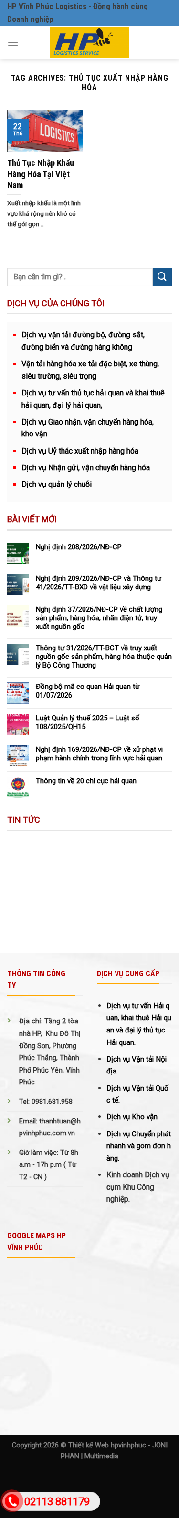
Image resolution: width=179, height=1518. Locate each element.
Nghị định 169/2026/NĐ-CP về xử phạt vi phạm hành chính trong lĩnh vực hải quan (99, 753)
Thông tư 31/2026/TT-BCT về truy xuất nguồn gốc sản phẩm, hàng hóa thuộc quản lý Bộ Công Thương (104, 656)
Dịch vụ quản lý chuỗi (56, 484)
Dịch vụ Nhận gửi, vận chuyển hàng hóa (85, 467)
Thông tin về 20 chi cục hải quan (86, 781)
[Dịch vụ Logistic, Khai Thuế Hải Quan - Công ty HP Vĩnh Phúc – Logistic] (89, 42)
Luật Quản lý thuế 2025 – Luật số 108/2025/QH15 (87, 722)
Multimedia (101, 1456)
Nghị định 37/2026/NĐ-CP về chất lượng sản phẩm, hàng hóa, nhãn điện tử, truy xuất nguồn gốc (99, 618)
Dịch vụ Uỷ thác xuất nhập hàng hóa (79, 450)
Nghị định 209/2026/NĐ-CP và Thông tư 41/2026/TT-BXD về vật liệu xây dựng (98, 582)
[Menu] (13, 42)
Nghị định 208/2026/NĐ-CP (79, 547)
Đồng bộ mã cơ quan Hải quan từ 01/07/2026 (87, 690)
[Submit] (162, 277)
